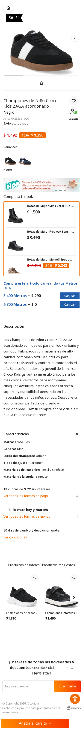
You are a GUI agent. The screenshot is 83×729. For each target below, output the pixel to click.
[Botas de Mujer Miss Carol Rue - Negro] (15, 214)
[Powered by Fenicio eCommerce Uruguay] (74, 708)
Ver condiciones (15, 537)
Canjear (69, 296)
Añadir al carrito (33, 723)
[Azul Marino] (25, 159)
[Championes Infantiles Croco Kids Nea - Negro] (61, 590)
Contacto (73, 119)
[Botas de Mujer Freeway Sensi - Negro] (15, 242)
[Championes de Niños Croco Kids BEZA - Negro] (22, 590)
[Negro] (10, 159)
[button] (75, 37)
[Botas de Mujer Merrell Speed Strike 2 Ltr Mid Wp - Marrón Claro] (15, 270)
